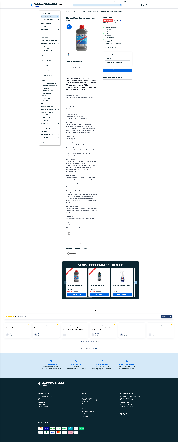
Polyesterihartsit (46, 93)
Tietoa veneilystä (43, 406)
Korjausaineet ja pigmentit (49, 85)
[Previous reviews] (2, 331)
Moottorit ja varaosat (47, 106)
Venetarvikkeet (45, 129)
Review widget (84, 348)
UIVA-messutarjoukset (47, 19)
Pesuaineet (45, 65)
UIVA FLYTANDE (134, 1)
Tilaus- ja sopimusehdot (126, 404)
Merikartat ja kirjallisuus (48, 43)
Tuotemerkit (134, 5)
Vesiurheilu (44, 131)
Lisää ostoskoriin (117, 70)
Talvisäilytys (44, 137)
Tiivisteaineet (45, 78)
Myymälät (128, 5)
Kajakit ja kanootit (46, 35)
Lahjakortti (44, 140)
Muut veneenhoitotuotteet (49, 68)
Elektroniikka (44, 29)
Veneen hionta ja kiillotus (49, 83)
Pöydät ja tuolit (45, 117)
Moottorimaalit (46, 98)
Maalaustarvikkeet (47, 60)
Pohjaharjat (45, 73)
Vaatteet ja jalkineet (47, 112)
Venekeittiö (44, 123)
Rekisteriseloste (124, 402)
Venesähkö (44, 126)
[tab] (80, 341)
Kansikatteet (45, 100)
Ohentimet (45, 63)
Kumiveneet (44, 37)
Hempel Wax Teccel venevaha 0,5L (111, 11)
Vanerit (44, 95)
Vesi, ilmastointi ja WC (47, 134)
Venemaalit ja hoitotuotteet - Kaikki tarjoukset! (50, 49)
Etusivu (68, 11)
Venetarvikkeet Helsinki (126, 409)
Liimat (43, 80)
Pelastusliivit (44, 115)
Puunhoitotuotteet (47, 75)
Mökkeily (43, 103)
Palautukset (41, 402)
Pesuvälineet (45, 70)
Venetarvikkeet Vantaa (126, 406)
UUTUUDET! (44, 26)
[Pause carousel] (89, 343)
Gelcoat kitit (45, 88)
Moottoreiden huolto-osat (48, 109)
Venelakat (44, 55)
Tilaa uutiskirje (42, 404)
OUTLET (43, 142)
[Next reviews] (175, 331)
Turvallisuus (44, 120)
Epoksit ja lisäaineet (47, 90)
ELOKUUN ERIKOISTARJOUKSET (47, 22)
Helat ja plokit (45, 32)
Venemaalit (45, 53)
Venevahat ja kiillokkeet (48, 58)
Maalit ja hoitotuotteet (47, 46)
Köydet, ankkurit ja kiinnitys (49, 40)
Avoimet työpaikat (123, 1)
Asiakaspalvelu (114, 1)
